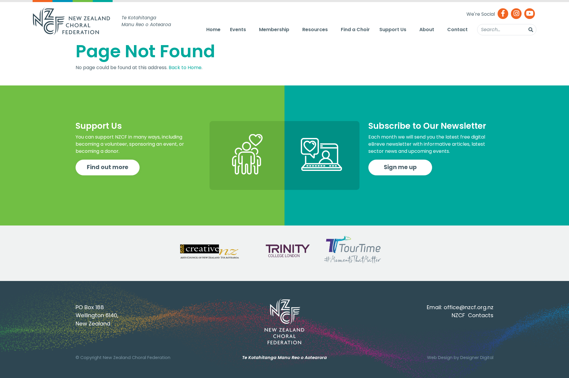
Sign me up (400, 167)
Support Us (392, 29)
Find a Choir (355, 29)
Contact (457, 29)
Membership (274, 29)
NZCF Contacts (472, 315)
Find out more (107, 167)
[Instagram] (516, 14)
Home (213, 29)
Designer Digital (476, 357)
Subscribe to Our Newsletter (427, 126)
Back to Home (185, 67)
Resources (315, 29)
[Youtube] (529, 14)
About (426, 29)
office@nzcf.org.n (467, 307)
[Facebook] (503, 14)
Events (238, 29)
